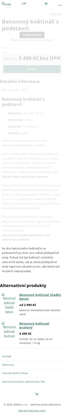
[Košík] (45, 3)
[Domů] (18, 393)
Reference (8, 364)
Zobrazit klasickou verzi (32, 410)
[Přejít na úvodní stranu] (11, 4)
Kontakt (6, 356)
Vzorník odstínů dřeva (15, 373)
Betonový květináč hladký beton (40, 297)
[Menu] (45, 393)
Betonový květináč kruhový (34, 325)
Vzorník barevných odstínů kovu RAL (23, 381)
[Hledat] (27, 393)
